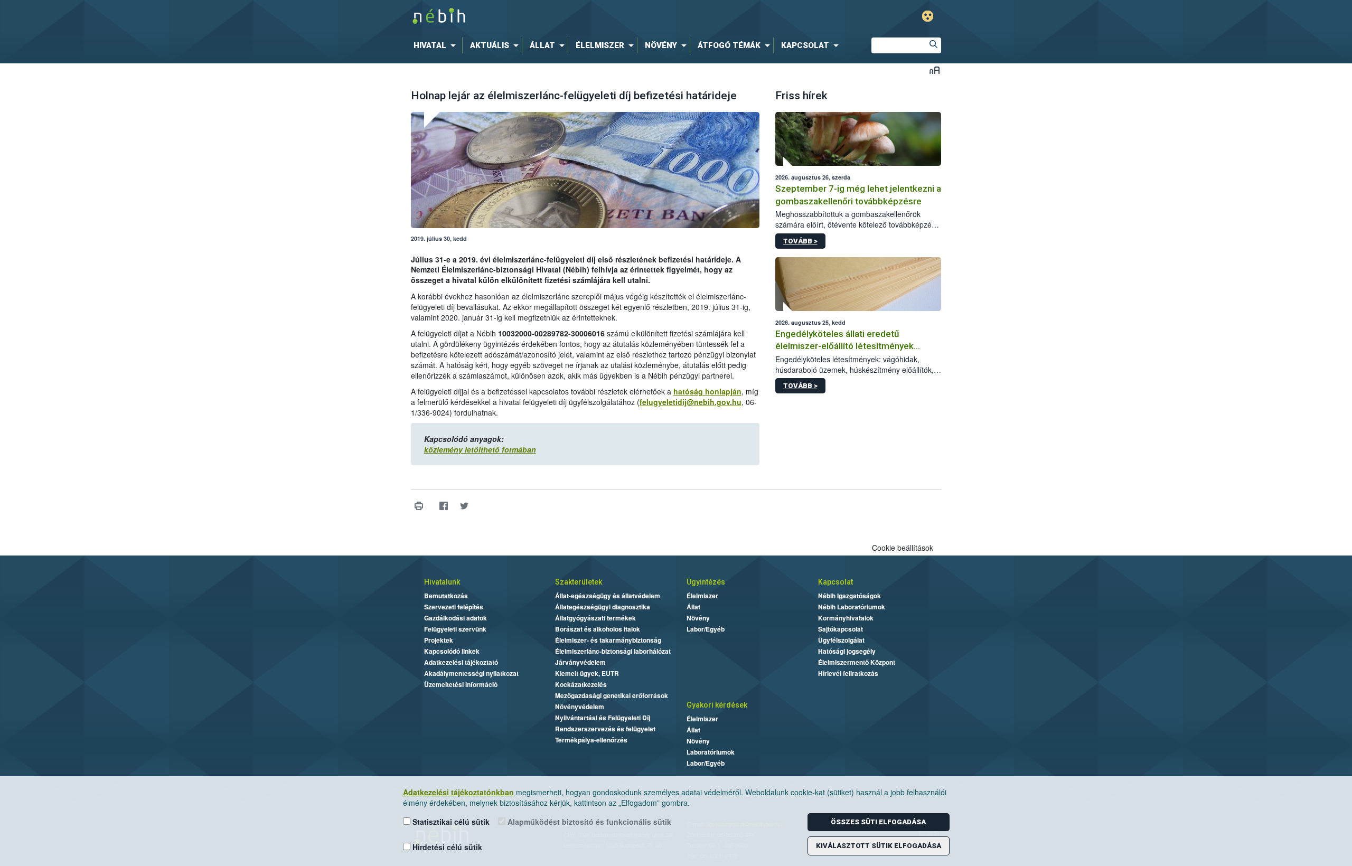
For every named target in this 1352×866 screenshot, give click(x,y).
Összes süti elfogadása (878, 822)
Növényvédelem (579, 706)
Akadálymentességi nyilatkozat (471, 673)
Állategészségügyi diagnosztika (602, 606)
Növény (698, 618)
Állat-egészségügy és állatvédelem (607, 595)
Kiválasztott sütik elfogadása (878, 846)
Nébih (563, 16)
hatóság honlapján (707, 391)
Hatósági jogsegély (847, 651)
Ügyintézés (706, 582)
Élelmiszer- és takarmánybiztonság (608, 640)
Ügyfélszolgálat (841, 640)
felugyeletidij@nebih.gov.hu (690, 402)
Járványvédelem (580, 662)
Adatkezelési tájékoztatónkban (458, 792)
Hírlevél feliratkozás (848, 673)
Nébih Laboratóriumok (851, 606)
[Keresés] (933, 45)
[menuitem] (437, 45)
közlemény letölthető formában (480, 449)
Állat (693, 606)
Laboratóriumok (711, 752)
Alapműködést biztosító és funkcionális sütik (588, 821)
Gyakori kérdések (717, 705)
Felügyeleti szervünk (455, 629)
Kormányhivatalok (846, 618)
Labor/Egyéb (706, 629)
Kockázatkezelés (581, 684)
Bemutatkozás (446, 595)
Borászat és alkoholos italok (597, 629)
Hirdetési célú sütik (446, 847)
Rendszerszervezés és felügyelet (605, 728)
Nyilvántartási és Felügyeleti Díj (602, 717)
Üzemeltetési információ (460, 684)
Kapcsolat (835, 582)
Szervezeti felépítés (453, 606)
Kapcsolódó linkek (452, 651)
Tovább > (800, 241)
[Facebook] (444, 506)
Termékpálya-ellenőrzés (591, 740)
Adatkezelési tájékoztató (461, 662)
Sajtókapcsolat (840, 629)
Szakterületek (578, 582)
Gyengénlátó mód (927, 16)
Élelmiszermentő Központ (856, 662)
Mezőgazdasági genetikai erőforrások (611, 695)
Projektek (438, 640)
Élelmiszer (702, 595)
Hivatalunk (442, 582)
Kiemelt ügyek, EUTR (587, 673)
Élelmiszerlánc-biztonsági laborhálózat (613, 651)
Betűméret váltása (934, 70)
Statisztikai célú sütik (450, 821)
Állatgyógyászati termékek (595, 618)
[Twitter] (464, 506)
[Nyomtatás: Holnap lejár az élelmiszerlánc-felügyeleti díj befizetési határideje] (419, 506)
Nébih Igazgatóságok (849, 595)
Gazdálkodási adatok (455, 618)
